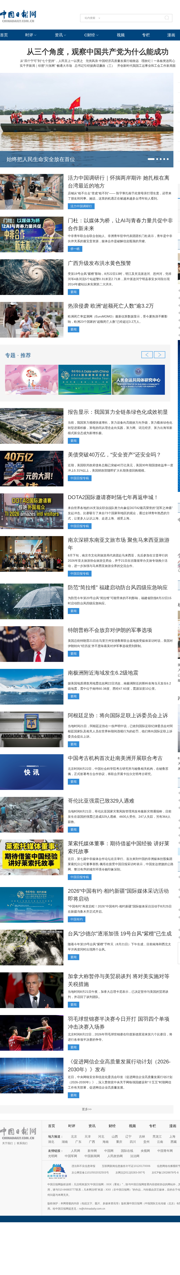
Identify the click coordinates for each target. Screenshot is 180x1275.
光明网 (52, 1156)
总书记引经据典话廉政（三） (95, 65)
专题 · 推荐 (18, 355)
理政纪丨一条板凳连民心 (158, 61)
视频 (121, 35)
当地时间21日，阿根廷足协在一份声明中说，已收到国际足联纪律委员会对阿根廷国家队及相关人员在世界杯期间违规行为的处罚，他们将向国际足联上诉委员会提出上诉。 (120, 731)
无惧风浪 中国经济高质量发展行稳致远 (112, 61)
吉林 (142, 1136)
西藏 (174, 1141)
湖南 (65, 1141)
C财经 (89, 35)
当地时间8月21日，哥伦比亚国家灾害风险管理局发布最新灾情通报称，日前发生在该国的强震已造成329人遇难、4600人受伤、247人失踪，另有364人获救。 (119, 817)
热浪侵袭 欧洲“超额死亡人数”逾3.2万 (111, 306)
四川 (133, 1141)
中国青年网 (165, 1150)
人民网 (75, 1150)
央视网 (145, 1150)
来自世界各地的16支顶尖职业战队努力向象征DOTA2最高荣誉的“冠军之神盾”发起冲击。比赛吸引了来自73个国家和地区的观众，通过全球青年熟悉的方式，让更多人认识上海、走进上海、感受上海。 (120, 513)
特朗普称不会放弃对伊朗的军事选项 (110, 630)
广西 (92, 1141)
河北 (101, 1136)
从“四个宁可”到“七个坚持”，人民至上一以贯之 (51, 61)
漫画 (171, 35)
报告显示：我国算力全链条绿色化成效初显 (118, 412)
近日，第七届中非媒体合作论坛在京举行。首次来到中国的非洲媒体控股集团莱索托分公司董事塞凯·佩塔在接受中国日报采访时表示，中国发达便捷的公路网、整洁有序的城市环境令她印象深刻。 (120, 864)
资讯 (59, 35)
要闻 (73, 292)
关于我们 (7, 1143)
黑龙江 (157, 1136)
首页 (4, 35)
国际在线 (127, 1150)
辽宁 (128, 1136)
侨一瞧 (75, 249)
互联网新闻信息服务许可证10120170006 (126, 1166)
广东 (78, 1141)
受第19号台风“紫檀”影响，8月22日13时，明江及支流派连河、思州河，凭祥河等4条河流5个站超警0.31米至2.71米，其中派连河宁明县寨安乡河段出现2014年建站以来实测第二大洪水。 (119, 279)
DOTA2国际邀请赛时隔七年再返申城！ (113, 497)
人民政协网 (115, 1156)
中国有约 (76, 919)
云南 (160, 1141)
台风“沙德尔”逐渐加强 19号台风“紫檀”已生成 (120, 934)
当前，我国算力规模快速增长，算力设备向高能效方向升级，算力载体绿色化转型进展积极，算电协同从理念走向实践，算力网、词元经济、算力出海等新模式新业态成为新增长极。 (120, 428)
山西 (115, 1136)
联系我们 (22, 1143)
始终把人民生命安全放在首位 (41, 159)
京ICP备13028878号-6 (165, 1172)
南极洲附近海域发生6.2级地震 (103, 673)
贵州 (146, 1141)
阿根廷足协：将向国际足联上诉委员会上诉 (118, 715)
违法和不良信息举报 (83, 1166)
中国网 (108, 1150)
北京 (74, 1136)
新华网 (92, 1150)
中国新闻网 (92, 1156)
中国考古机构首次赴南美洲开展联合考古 (115, 758)
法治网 (134, 1156)
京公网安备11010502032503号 (90, 1172)
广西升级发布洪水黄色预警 (99, 263)
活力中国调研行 (81, 206)
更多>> (87, 1109)
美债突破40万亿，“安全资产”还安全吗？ (114, 455)
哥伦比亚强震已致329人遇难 (101, 801)
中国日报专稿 (79, 478)
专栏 (146, 35)
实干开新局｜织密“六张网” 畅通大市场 (46, 65)
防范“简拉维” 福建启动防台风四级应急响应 (118, 587)
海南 (106, 1141)
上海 (172, 1136)
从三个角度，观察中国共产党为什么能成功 (98, 51)
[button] (151, 159)
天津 (88, 1136)
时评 (29, 35)
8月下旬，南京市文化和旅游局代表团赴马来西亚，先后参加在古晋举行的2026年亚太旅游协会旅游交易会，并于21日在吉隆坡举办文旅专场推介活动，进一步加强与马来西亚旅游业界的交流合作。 (118, 561)
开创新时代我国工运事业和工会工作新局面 (146, 65)
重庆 (119, 1141)
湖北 (51, 1141)
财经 (112, 1126)
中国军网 (71, 1156)
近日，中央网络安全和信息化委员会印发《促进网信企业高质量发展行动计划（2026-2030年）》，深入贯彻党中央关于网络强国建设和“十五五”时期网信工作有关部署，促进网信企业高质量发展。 (120, 1082)
